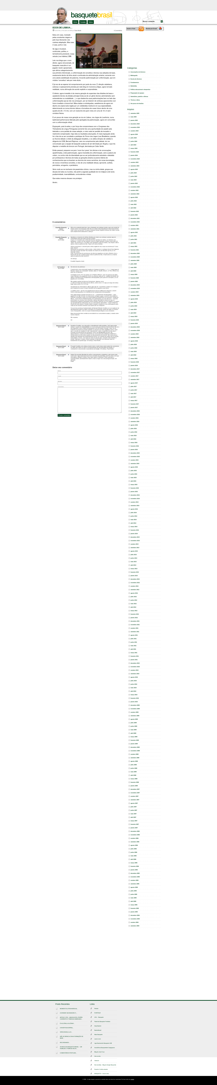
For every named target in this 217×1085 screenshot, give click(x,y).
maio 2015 (134, 477)
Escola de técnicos (136, 79)
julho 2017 (134, 386)
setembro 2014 (135, 505)
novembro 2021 (135, 222)
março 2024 (134, 148)
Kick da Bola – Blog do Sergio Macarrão (105, 1065)
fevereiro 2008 (135, 782)
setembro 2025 (135, 113)
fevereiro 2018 (135, 362)
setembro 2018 (135, 337)
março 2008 (134, 778)
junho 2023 (134, 176)
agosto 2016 (134, 425)
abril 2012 (133, 607)
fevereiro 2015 (135, 488)
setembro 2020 (135, 260)
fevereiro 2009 (135, 740)
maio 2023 (134, 180)
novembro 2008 (135, 750)
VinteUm (96, 1060)
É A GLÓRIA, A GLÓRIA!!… (67, 1023)
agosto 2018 (134, 341)
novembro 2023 (135, 159)
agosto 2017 (134, 383)
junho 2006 (134, 852)
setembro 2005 (135, 883)
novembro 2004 (135, 918)
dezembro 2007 (135, 789)
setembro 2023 (135, 166)
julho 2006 (134, 848)
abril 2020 (133, 271)
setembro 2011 (135, 631)
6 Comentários (118, 30)
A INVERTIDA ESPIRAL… (67, 1027)
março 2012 (134, 610)
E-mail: (59, 376)
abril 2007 (133, 817)
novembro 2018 (135, 330)
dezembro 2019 (135, 285)
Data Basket (97, 1026)
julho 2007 (134, 806)
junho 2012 (134, 600)
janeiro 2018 (134, 365)
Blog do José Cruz (99, 1052)
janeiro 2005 (134, 911)
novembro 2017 (135, 372)
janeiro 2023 (134, 183)
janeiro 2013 (134, 575)
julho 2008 (134, 764)
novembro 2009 (135, 708)
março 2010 (134, 694)
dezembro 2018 (135, 327)
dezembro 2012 (135, 579)
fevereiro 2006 (135, 866)
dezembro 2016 (135, 411)
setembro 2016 (135, 421)
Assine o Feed (131, 28)
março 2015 (134, 484)
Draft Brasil (97, 1012)
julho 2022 (134, 201)
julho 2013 (134, 554)
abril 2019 (133, 313)
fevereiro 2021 (135, 250)
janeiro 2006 (134, 869)
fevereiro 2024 (135, 152)
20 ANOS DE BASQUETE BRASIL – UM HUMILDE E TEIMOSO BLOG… (71, 1047)
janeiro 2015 (134, 491)
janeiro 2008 (134, 785)
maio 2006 (134, 855)
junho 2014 (134, 516)
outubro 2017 (134, 376)
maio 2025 (134, 116)
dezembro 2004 (135, 915)
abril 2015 (133, 481)
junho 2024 (134, 141)
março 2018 (134, 358)
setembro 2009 (135, 715)
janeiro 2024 (134, 155)
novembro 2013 (135, 540)
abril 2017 (133, 397)
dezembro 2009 (135, 705)
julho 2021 (134, 236)
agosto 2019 (134, 299)
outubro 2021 (134, 225)
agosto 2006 (134, 845)
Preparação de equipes (137, 93)
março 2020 (134, 274)
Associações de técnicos (138, 72)
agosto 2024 (134, 134)
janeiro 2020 (134, 281)
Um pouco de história (137, 103)
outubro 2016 (134, 418)
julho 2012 (134, 596)
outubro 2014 (134, 502)
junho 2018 (134, 348)
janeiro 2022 (134, 215)
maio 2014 (134, 519)
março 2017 (134, 400)
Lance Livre (97, 1039)
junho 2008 (134, 768)
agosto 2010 (134, 677)
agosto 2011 (134, 635)
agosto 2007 (134, 803)
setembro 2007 (135, 799)
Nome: (59, 370)
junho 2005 (134, 894)
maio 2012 (134, 603)
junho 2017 (134, 390)
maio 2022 (134, 204)
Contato (83, 22)
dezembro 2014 (135, 495)
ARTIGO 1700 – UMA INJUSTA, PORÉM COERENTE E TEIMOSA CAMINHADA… (71, 1018)
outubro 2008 (134, 754)
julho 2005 (134, 890)
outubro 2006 (134, 838)
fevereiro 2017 (135, 404)
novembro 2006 (135, 834)
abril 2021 (133, 243)
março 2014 (134, 526)
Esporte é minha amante (101, 1069)
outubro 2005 (134, 880)
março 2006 (134, 862)
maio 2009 (134, 729)
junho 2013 (134, 558)
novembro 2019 (135, 288)
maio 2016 (134, 435)
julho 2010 (134, 680)
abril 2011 (133, 649)
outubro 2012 (134, 586)
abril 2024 (133, 145)
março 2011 (134, 652)
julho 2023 (134, 173)
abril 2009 (133, 733)
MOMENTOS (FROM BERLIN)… (69, 1008)
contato (132, 1079)
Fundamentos (135, 82)
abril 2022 (133, 208)
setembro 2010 (135, 673)
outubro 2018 (134, 334)
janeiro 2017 (134, 407)
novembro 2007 (135, 792)
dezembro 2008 (135, 747)
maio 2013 (134, 561)
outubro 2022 (134, 190)
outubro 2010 (134, 670)
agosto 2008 (134, 761)
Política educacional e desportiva (140, 89)
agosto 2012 (134, 593)
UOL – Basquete (99, 1017)
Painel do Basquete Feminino (102, 1021)
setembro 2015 (135, 463)
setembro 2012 (135, 589)
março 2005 (134, 904)
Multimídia (134, 86)
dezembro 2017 (135, 369)
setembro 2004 (135, 925)
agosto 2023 (134, 169)
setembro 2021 (135, 229)
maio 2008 (134, 771)
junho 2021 (134, 239)
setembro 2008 (135, 757)
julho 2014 (134, 512)
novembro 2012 (135, 582)
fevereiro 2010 (135, 698)
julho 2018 (134, 344)
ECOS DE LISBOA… (62, 27)
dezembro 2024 (135, 123)
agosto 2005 (134, 887)
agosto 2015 (134, 467)
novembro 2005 (135, 876)
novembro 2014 (135, 498)
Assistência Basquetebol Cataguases (104, 1047)
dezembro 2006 (135, 831)
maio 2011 (133, 645)
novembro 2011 (135, 624)
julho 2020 (134, 264)
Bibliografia (134, 75)
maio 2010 (134, 687)
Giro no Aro (97, 1056)
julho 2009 (134, 722)
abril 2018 (133, 355)
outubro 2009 (134, 712)
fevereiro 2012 (135, 614)
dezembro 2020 (135, 253)
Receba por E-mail (151, 28)
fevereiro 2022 (135, 211)
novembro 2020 (135, 257)
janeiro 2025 (134, 120)
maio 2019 (134, 309)
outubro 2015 (134, 460)
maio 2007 (134, 813)
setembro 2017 (135, 379)
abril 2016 (133, 439)
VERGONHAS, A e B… (66, 1032)
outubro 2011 (134, 628)
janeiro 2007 (134, 827)
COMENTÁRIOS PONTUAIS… (68, 1053)
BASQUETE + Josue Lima (101, 1073)
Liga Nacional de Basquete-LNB (103, 1043)
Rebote (96, 1008)
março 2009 (134, 736)
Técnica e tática (135, 100)
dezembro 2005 (135, 873)
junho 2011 (134, 642)
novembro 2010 (135, 666)
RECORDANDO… (65, 1042)
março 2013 (134, 568)
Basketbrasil (97, 1030)
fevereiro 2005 (135, 908)
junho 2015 (134, 474)
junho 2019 (134, 306)
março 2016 (134, 442)
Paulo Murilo (77, 30)
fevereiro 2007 (135, 824)
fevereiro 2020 (135, 278)
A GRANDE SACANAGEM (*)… (68, 1013)
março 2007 (134, 820)
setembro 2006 (135, 841)
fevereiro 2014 (135, 530)
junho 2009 (134, 726)
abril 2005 (133, 901)
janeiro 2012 (134, 617)
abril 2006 (133, 859)
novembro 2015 (135, 456)
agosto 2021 (134, 232)
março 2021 (134, 246)
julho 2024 (134, 138)
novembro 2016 (135, 414)
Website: (60, 381)
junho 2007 (134, 810)
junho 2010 (134, 684)
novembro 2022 (135, 187)
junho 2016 (134, 432)
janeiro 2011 (134, 659)
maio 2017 (134, 393)
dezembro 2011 (135, 621)
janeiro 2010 (134, 701)
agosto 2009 (134, 719)
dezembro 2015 (135, 453)
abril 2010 (133, 691)
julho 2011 (134, 638)
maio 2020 (134, 267)
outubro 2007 (134, 796)
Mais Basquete (98, 1034)
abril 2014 (133, 523)
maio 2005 (134, 897)
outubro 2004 (134, 922)
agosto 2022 (134, 197)
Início (75, 22)
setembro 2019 (135, 295)
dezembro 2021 (135, 218)
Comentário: (61, 386)
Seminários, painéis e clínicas (139, 96)
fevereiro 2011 (135, 656)
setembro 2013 (135, 547)
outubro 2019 (134, 292)
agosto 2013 (134, 551)
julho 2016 (134, 428)
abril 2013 (133, 565)
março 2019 (134, 316)
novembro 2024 (135, 127)
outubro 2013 (134, 544)
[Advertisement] (108, 5)
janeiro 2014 (134, 533)
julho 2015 (134, 470)
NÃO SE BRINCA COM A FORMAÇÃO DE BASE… (71, 1037)
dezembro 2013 (135, 537)
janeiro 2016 (134, 449)
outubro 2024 (134, 131)
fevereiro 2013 (135, 572)
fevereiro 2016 (135, 446)
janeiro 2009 (134, 743)
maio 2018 (134, 351)
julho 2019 (134, 302)
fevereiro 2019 (135, 320)
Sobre (91, 22)
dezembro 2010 (135, 663)
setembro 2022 (135, 194)
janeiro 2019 (134, 323)
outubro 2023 (134, 162)
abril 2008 (133, 775)
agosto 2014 (134, 509)
